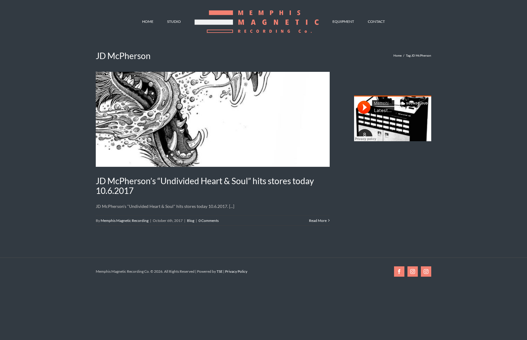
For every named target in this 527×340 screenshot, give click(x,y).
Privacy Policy (236, 271)
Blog (190, 220)
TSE (220, 271)
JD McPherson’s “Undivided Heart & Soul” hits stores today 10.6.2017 (205, 186)
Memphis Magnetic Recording (125, 220)
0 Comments (209, 220)
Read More (318, 220)
